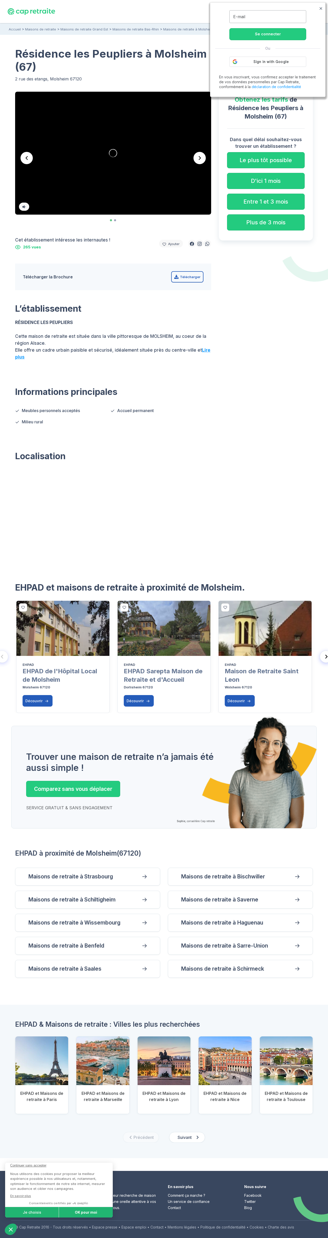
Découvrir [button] (34, 701)
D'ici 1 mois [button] (266, 180)
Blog (248, 1207)
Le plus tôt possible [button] (266, 160)
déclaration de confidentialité (276, 87)
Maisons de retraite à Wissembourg (74, 922)
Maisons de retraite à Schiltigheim (72, 899)
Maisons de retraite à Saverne (219, 899)
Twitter (250, 1201)
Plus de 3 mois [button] (265, 222)
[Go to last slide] (26, 158)
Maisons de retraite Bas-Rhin (135, 29)
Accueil (15, 29)
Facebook (253, 1195)
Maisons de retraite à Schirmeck (222, 969)
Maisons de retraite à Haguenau (222, 922)
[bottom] (23, 607)
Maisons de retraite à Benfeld (66, 945)
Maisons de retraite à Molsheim (188, 29)
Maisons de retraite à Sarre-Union (224, 945)
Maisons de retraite (40, 29)
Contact (174, 1207)
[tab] (111, 220)
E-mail (239, 16)
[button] (192, 243)
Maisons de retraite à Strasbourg (70, 876)
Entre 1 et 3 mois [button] (265, 201)
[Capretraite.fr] (31, 11)
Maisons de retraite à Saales (64, 969)
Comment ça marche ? (186, 1195)
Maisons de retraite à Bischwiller (223, 876)
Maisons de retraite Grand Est (84, 29)
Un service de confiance (189, 1201)
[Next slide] (199, 158)
